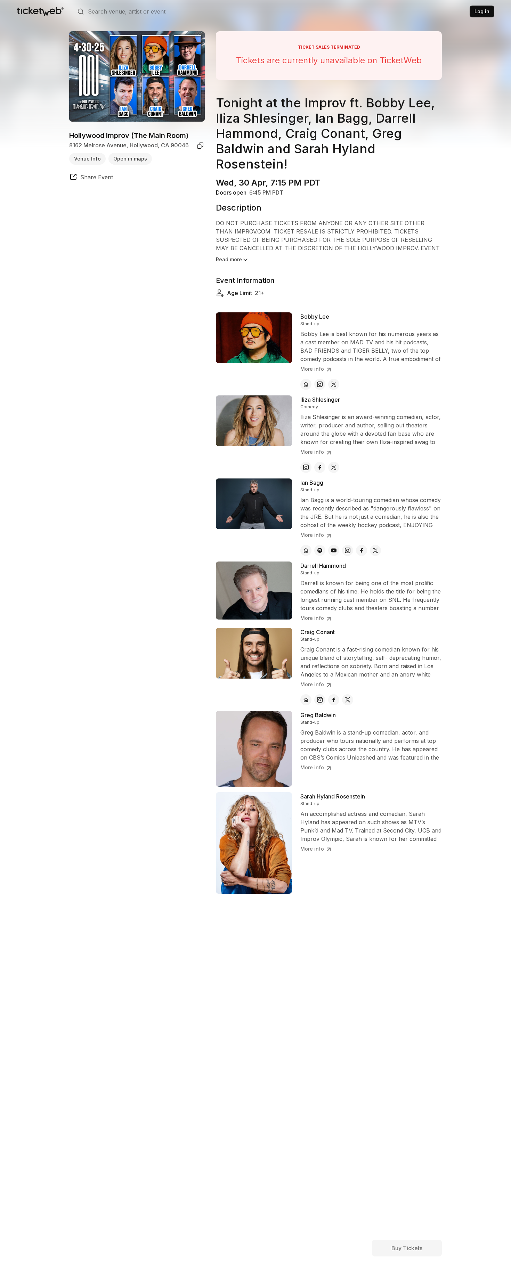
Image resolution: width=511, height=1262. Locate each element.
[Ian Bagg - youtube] (333, 550)
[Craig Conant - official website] (305, 699)
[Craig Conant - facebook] (333, 699)
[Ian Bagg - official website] (305, 550)
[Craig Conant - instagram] (319, 699)
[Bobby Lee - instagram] (319, 384)
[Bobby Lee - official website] (305, 384)
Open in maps (130, 159)
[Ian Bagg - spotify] (319, 550)
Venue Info (87, 159)
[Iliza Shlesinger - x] (333, 467)
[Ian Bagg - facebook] (361, 550)
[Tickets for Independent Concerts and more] (40, 11)
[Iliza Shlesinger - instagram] (305, 467)
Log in (481, 11)
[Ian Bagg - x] (375, 550)
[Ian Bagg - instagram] (347, 550)
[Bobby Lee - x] (333, 384)
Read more (229, 259)
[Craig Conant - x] (347, 699)
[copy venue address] (200, 145)
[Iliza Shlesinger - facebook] (319, 467)
